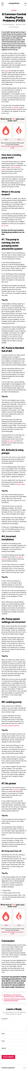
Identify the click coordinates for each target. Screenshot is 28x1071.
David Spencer (10, 24)
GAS (6, 139)
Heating (14, 10)
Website (4, 1048)
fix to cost (5, 225)
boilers (6, 70)
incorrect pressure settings (10, 725)
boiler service (10, 441)
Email (3, 1041)
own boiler (15, 107)
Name (3, 1033)
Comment (5, 1018)
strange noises (20, 484)
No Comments (15, 27)
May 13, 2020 (21, 24)
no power (16, 789)
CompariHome (14, 3)
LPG (19, 139)
